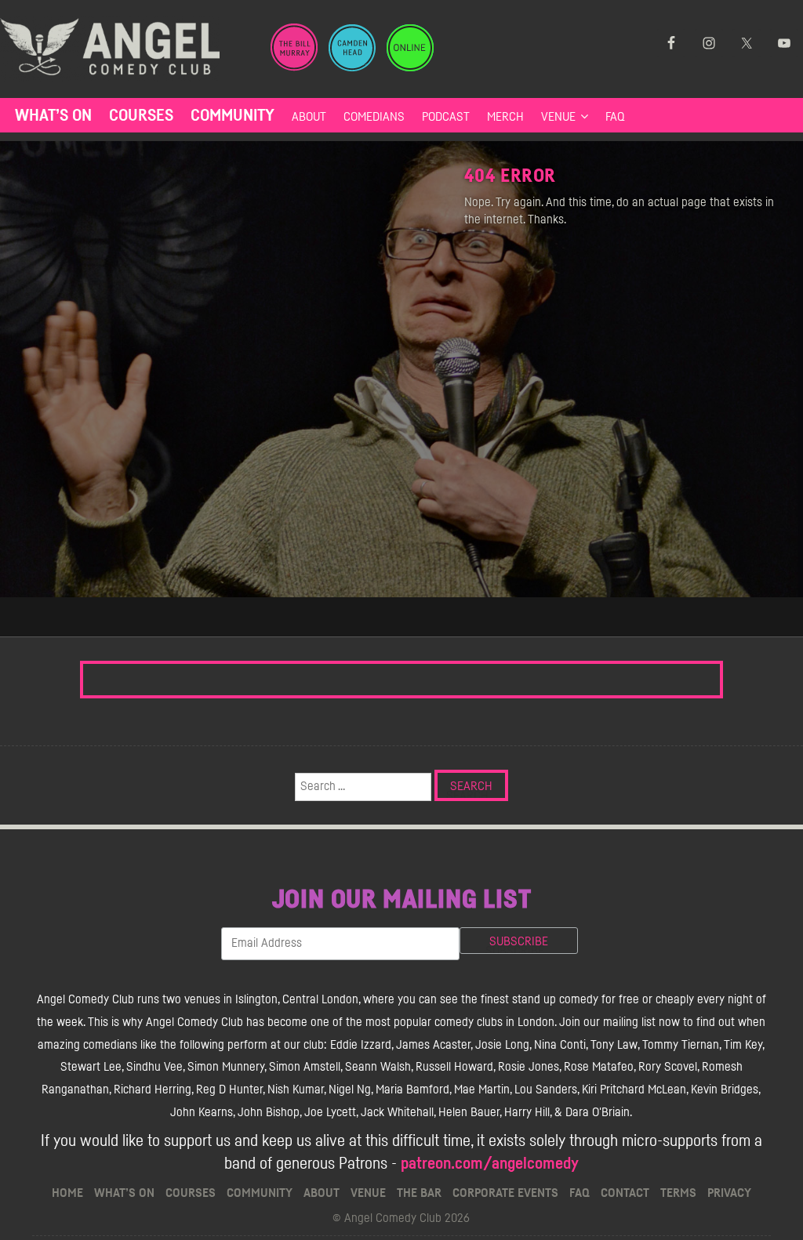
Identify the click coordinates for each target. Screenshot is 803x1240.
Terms (678, 1193)
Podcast (446, 117)
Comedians (374, 117)
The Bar (419, 1193)
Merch (505, 117)
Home (67, 1193)
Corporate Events (505, 1193)
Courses (141, 115)
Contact (625, 1193)
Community (232, 115)
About (309, 117)
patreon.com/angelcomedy (490, 1163)
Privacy (729, 1193)
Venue (558, 117)
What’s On (53, 115)
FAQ (615, 117)
